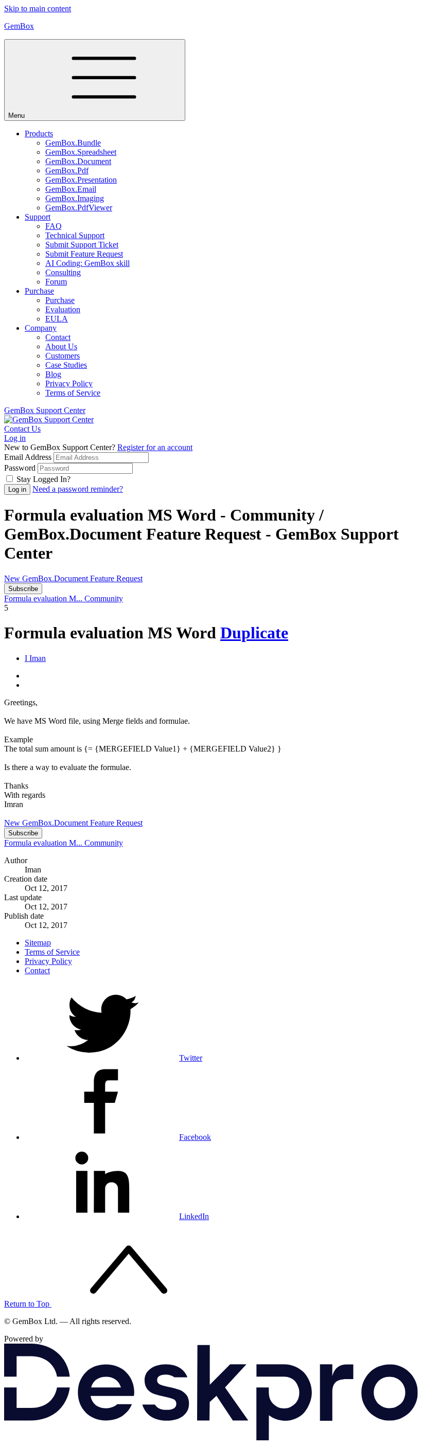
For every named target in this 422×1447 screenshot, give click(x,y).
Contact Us (22, 428)
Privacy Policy (69, 383)
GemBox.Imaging (74, 198)
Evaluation (62, 309)
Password (20, 467)
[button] (221, 658)
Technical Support (74, 235)
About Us (61, 346)
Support (37, 216)
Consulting (63, 272)
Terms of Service (72, 392)
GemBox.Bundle (73, 142)
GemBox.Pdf (67, 170)
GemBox (19, 26)
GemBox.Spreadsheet (80, 152)
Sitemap (38, 942)
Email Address (27, 457)
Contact (58, 337)
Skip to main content (37, 8)
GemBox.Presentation (81, 179)
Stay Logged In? (43, 479)
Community (103, 598)
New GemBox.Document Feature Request (73, 578)
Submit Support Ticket (81, 244)
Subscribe (23, 589)
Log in (15, 438)
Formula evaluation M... (44, 598)
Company (41, 328)
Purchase (39, 291)
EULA (56, 318)
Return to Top (27, 1303)
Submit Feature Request (84, 253)
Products (39, 133)
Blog (53, 374)
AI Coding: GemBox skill (87, 263)
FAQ (53, 226)
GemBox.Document (78, 161)
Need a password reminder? (77, 489)
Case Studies (66, 365)
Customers (62, 355)
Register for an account (154, 447)
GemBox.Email (70, 189)
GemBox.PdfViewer (78, 207)
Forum (56, 281)
